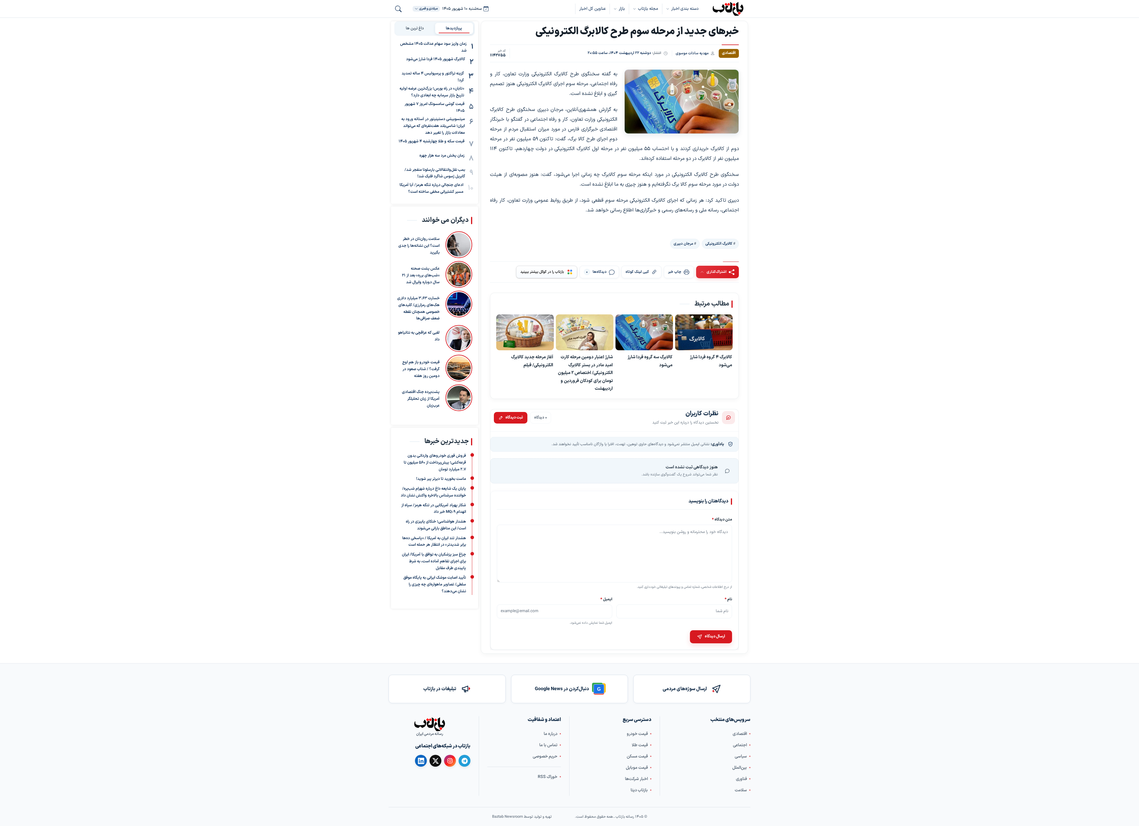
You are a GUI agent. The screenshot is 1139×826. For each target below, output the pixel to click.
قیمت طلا (640, 745)
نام (728, 599)
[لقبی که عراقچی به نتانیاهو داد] (459, 338)
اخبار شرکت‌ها (636, 779)
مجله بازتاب (648, 9)
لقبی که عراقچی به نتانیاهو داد (419, 336)
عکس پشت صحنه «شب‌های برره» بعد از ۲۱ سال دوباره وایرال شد (421, 275)
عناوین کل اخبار (592, 9)
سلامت (741, 790)
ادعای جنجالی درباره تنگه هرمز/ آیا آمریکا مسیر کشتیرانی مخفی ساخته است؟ (431, 188)
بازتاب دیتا (639, 790)
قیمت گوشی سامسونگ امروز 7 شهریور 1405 (434, 107)
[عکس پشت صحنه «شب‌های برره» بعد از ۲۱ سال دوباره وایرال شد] (459, 274)
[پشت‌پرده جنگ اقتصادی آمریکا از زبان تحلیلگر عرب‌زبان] (459, 397)
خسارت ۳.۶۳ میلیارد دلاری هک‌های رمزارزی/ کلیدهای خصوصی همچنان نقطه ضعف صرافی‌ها (418, 308)
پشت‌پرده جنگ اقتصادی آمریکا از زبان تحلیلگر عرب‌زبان (421, 399)
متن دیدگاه (722, 519)
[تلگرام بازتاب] (464, 761)
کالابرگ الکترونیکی (718, 243)
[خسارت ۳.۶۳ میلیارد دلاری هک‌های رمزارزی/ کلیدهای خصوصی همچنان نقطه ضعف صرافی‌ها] (459, 306)
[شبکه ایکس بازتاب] (435, 761)
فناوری (741, 779)
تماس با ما (548, 745)
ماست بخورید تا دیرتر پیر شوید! (441, 479)
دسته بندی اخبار (685, 9)
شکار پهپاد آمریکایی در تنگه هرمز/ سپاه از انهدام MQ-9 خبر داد (433, 508)
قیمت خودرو (637, 733)
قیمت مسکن (637, 756)
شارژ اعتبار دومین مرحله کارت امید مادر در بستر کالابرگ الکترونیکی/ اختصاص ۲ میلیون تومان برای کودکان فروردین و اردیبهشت (585, 373)
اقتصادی (740, 733)
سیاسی (741, 756)
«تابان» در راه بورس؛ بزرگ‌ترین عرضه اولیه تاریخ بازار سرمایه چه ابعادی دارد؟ (432, 92)
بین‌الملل (739, 767)
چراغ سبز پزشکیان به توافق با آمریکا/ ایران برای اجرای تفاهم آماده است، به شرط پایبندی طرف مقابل (434, 562)
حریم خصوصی (545, 756)
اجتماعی (740, 745)
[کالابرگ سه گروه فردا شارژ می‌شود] (644, 333)
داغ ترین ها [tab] (415, 28)
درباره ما (550, 733)
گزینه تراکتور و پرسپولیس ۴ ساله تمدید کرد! (433, 77)
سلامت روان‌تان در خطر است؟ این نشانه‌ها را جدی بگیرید (419, 246)
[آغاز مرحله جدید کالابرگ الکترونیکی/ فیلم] (525, 333)
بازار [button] (622, 9)
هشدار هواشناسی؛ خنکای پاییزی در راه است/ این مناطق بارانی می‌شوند (436, 525)
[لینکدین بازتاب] (421, 761)
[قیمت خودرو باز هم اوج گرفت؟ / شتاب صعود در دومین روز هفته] (459, 368)
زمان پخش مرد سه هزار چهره (441, 155)
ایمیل (607, 599)
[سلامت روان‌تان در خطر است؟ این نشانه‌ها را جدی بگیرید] (459, 244)
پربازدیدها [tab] (454, 28)
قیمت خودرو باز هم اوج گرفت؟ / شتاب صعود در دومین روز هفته (421, 369)
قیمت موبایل (637, 767)
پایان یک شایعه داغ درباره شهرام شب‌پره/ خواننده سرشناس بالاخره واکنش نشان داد (433, 492)
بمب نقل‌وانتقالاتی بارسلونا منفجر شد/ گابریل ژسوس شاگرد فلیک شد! (435, 173)
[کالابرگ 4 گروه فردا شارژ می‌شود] (704, 333)
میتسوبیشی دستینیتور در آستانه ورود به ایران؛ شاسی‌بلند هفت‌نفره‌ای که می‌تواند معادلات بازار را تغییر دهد (433, 126)
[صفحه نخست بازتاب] (429, 724)
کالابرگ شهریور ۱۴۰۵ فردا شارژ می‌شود (435, 59)
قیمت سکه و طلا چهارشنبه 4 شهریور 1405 (431, 141)
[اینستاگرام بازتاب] (450, 760)
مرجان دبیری (683, 243)
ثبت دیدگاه (514, 418)
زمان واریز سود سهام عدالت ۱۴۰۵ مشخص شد (433, 47)
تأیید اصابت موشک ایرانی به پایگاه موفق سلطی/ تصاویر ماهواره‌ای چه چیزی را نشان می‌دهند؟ (434, 585)
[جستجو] (398, 9)
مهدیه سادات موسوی (692, 53)
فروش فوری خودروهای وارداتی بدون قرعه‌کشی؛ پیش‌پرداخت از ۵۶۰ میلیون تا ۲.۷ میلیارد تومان (435, 463)
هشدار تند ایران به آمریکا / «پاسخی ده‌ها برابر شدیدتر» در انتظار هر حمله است (434, 541)
